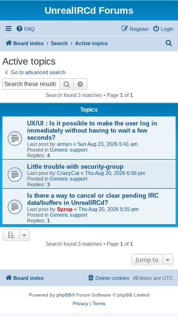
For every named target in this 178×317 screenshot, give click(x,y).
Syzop (65, 209)
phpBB (64, 295)
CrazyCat (68, 173)
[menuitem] (25, 29)
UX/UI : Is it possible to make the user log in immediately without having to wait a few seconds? (92, 130)
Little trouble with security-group (75, 166)
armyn (64, 144)
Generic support (68, 150)
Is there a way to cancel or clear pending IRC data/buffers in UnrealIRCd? (93, 199)
